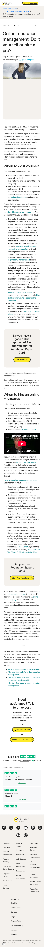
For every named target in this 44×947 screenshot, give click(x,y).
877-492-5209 (32, 3)
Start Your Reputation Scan (23, 578)
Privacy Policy (16, 921)
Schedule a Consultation (22, 739)
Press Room (16, 907)
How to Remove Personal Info (35, 864)
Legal (13, 917)
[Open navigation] (41, 3)
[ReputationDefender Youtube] (40, 828)
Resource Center (10, 8)
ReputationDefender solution (20, 292)
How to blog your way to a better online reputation (24, 298)
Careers (14, 912)
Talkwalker (27, 311)
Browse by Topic (11, 25)
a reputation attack (30, 429)
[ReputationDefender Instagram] (26, 835)
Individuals (20, 854)
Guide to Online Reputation (34, 874)
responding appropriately (18, 249)
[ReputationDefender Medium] (18, 835)
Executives (20, 871)
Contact (14, 935)
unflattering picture (18, 197)
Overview (6, 847)
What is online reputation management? (24, 669)
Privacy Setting (17, 926)
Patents (14, 930)
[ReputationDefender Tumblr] (11, 828)
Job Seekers (21, 859)
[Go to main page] (7, 3)
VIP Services (7, 881)
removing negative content (26, 246)
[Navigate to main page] (22, 819)
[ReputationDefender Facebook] (4, 828)
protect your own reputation (27, 462)
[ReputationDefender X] (18, 828)
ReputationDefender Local (19, 260)
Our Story (14, 903)
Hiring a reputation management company (21, 480)
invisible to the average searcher (21, 212)
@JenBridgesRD (28, 60)
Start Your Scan (22, 359)
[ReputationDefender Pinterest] (33, 828)
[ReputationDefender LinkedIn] (26, 828)
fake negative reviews (16, 594)
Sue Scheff (23, 547)
